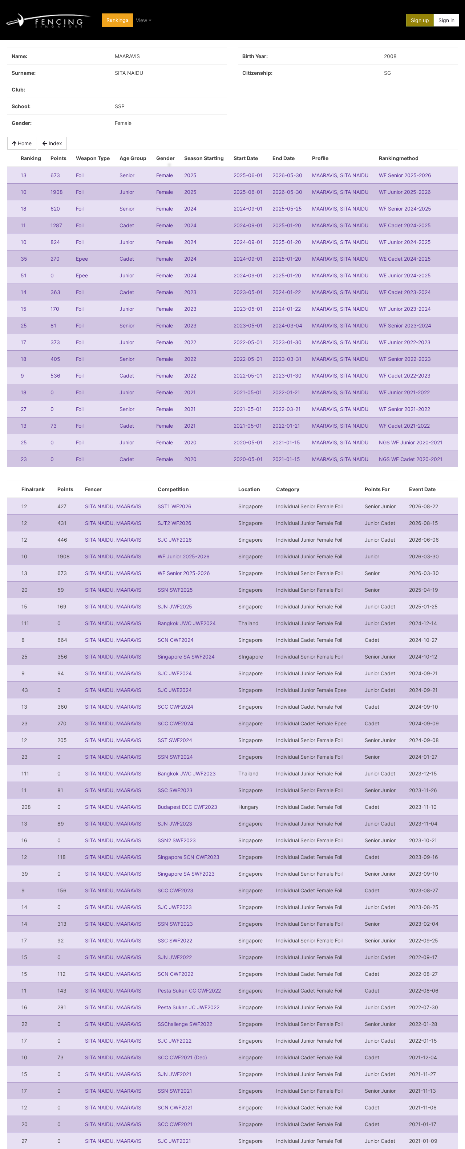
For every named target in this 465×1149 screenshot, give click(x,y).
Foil (80, 175)
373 (55, 342)
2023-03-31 (287, 359)
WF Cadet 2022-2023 (404, 375)
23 (24, 459)
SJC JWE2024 (175, 690)
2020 (190, 442)
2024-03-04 (287, 325)
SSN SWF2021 (175, 1091)
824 (55, 242)
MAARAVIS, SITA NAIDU (340, 175)
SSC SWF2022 (175, 940)
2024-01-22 (286, 292)
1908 (56, 192)
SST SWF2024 (175, 740)
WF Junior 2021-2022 (404, 392)
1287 (56, 225)
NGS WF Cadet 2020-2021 (410, 459)
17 (23, 342)
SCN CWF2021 (175, 1107)
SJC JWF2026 (175, 540)
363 (55, 292)
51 (24, 275)
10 (24, 192)
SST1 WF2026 (174, 506)
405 (55, 359)
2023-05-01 (248, 292)
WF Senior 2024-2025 (405, 208)
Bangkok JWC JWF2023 (187, 773)
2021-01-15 (286, 442)
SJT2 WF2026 (174, 523)
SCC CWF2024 (175, 707)
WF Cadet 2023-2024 (405, 292)
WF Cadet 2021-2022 (404, 426)
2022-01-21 (286, 392)
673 (55, 175)
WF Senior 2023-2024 (405, 325)
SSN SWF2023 (175, 924)
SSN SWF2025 (175, 590)
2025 (190, 175)
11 (23, 225)
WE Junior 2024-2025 (405, 275)
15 (24, 309)
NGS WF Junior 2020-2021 (410, 442)
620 (55, 208)
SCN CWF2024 (176, 640)
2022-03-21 (286, 409)
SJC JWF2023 (175, 907)
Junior (127, 192)
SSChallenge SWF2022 (185, 1024)
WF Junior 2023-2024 (405, 309)
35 (24, 259)
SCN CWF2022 (175, 974)
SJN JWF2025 (175, 606)
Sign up (420, 20)
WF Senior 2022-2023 (405, 359)
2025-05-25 (287, 208)
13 (24, 175)
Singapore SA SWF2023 (186, 874)
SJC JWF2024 (175, 673)
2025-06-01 (248, 175)
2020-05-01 (248, 442)
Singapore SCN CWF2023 (188, 857)
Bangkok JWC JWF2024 (187, 623)
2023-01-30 (287, 342)
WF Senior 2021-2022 (404, 409)
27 (24, 409)
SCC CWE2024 (175, 723)
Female (164, 175)
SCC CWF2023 (175, 890)
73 (53, 426)
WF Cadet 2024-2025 (405, 225)
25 (24, 325)
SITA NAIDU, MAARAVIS (113, 506)
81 (53, 325)
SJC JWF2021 (174, 1141)
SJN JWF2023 (175, 823)
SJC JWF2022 (174, 1041)
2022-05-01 (248, 342)
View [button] (141, 20)
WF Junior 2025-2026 (405, 192)
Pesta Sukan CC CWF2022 (189, 990)
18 (24, 208)
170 (54, 309)
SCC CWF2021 (175, 1124)
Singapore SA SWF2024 (186, 656)
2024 (190, 208)
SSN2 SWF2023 (177, 840)
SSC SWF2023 (175, 790)
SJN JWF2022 (175, 957)
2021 (190, 392)
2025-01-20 (286, 225)
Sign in (446, 20)
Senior (127, 175)
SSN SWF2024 (175, 757)
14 (24, 292)
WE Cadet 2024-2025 (405, 259)
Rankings (117, 20)
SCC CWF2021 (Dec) (182, 1057)
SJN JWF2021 (174, 1074)
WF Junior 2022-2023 (404, 342)
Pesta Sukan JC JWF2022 (188, 1007)
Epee (82, 259)
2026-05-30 (287, 175)
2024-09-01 (248, 208)
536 (55, 375)
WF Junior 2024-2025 (405, 242)
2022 (190, 342)
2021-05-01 (248, 392)
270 (55, 259)
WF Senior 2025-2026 (405, 175)
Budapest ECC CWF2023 (187, 807)
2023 (190, 292)
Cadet (127, 225)
